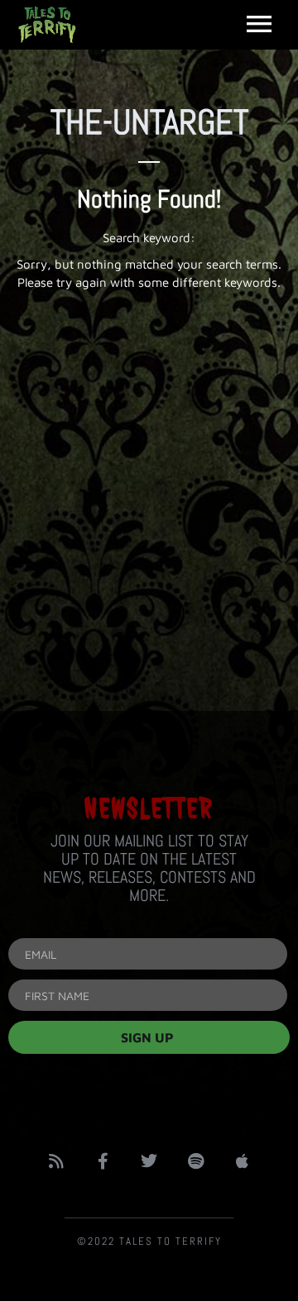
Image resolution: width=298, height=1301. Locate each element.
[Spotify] (195, 1161)
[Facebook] (102, 1161)
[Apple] (242, 1161)
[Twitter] (149, 1161)
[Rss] (56, 1161)
